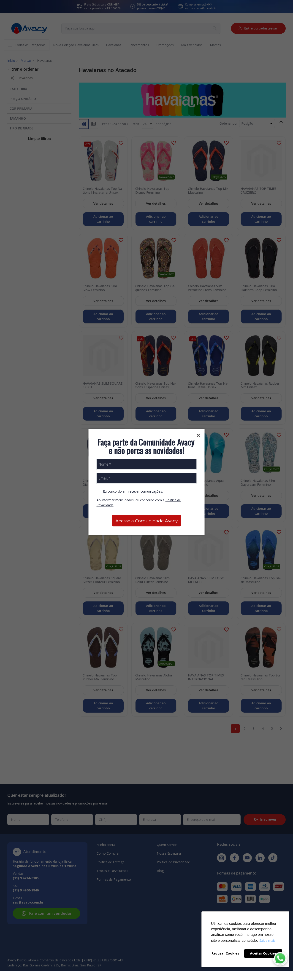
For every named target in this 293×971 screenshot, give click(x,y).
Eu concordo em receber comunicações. (132, 491)
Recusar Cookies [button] (225, 953)
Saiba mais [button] (267, 940)
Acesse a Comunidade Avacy (146, 520)
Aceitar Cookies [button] (263, 953)
